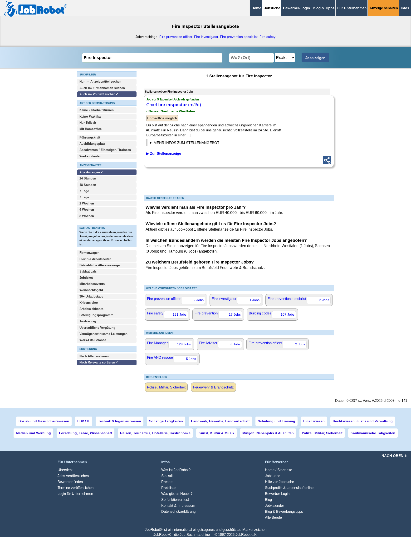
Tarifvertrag (87, 321)
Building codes (271, 313)
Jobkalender (274, 505)
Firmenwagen (89, 252)
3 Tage (84, 191)
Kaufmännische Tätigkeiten (373, 433)
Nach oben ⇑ (394, 456)
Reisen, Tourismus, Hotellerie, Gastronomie (155, 433)
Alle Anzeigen (90, 172)
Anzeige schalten (383, 8)
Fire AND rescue (171, 358)
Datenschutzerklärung (178, 511)
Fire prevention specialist (239, 37)
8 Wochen (86, 216)
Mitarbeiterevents (92, 284)
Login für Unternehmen (75, 494)
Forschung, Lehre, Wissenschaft (85, 433)
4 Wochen (86, 209)
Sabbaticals (88, 271)
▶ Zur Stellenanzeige (163, 153)
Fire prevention (218, 313)
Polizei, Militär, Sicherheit (166, 387)
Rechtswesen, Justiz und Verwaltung (363, 421)
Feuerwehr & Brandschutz (213, 387)
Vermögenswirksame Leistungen (103, 334)
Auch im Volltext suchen (97, 94)
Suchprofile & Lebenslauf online (289, 488)
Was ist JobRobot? (176, 470)
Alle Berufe (273, 517)
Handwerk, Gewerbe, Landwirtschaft (220, 421)
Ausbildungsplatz (92, 143)
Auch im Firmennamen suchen (102, 88)
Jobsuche (272, 476)
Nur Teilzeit (87, 122)
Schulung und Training (276, 421)
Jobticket (86, 277)
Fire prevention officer (175, 37)
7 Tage (84, 197)
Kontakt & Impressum (178, 505)
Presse (166, 482)
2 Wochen (86, 203)
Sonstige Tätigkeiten (166, 421)
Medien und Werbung (33, 433)
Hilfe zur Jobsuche (279, 482)
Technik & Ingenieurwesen (119, 421)
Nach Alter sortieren (94, 356)
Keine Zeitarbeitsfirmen (96, 110)
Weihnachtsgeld (91, 290)
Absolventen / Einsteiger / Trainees (105, 150)
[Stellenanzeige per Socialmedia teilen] (327, 160)
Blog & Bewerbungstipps (284, 511)
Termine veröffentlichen (75, 488)
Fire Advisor (219, 343)
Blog (268, 499)
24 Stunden (87, 178)
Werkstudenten (90, 156)
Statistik (167, 476)
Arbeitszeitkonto (91, 309)
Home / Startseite (278, 470)
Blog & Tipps (323, 8)
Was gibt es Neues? (176, 494)
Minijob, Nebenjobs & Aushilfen (268, 433)
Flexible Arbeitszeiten (95, 259)
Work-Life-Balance (92, 340)
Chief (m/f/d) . (174, 104)
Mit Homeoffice (90, 129)
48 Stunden (87, 185)
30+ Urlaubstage (91, 296)
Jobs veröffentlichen (73, 476)
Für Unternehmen (352, 8)
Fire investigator (206, 37)
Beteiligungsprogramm (96, 315)
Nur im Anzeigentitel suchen (100, 81)
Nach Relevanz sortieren (97, 362)
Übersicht (65, 470)
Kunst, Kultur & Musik (216, 433)
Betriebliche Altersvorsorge (99, 265)
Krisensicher (88, 302)
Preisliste (168, 488)
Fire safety (267, 37)
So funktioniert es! (175, 499)
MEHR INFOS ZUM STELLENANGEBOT (186, 143)
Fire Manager (169, 343)
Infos (405, 8)
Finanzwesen (314, 421)
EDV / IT (83, 421)
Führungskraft (89, 137)
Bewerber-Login (296, 8)
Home (256, 8)
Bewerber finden (70, 482)
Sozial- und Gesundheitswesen (44, 421)
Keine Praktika (90, 116)
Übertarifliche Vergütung (97, 327)
